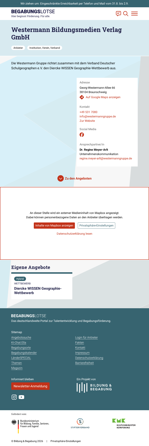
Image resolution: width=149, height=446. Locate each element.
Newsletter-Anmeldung (30, 386)
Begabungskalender (24, 352)
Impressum (82, 352)
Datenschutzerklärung (89, 357)
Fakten (79, 342)
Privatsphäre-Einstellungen (96, 225)
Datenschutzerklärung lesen (74, 233)
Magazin (17, 368)
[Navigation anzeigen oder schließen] (134, 13)
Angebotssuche (21, 337)
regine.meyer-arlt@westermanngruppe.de (106, 158)
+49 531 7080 (88, 112)
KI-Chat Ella (18, 342)
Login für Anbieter (86, 337)
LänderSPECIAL (21, 357)
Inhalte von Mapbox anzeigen (54, 225)
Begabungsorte (21, 347)
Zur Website (87, 120)
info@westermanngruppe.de (98, 116)
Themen (16, 363)
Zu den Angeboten (78, 178)
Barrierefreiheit (84, 363)
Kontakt (80, 347)
